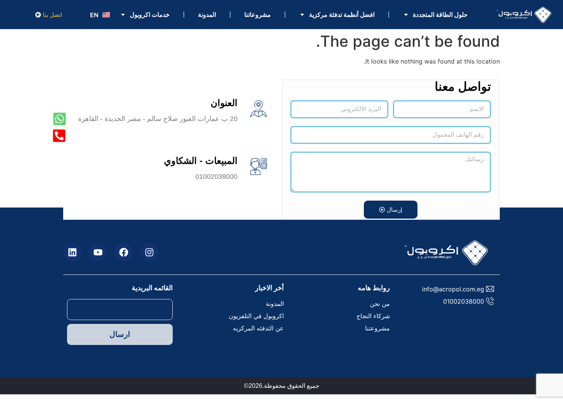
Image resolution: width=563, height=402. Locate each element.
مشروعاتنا (257, 14)
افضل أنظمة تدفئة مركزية (342, 14)
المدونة (207, 14)
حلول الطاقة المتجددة (440, 14)
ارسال (120, 334)
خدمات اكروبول (150, 14)
